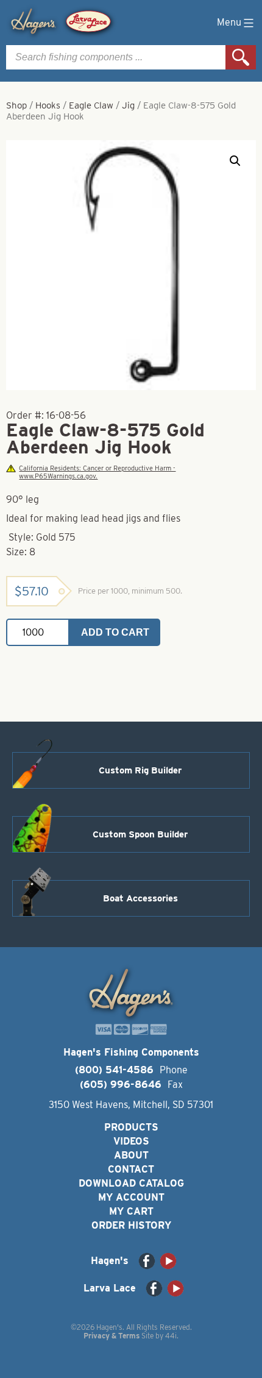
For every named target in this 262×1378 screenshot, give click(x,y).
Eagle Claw (91, 105)
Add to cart (115, 632)
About (131, 1155)
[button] (235, 161)
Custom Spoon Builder (140, 834)
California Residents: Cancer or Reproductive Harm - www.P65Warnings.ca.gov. (97, 472)
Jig (128, 105)
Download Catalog (131, 1183)
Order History (131, 1225)
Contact (131, 1169)
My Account (131, 1197)
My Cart (131, 1211)
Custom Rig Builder (140, 770)
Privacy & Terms (111, 1335)
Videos (131, 1141)
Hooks (47, 105)
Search (240, 57)
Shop (16, 105)
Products (131, 1127)
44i (171, 1335)
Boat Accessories (140, 898)
